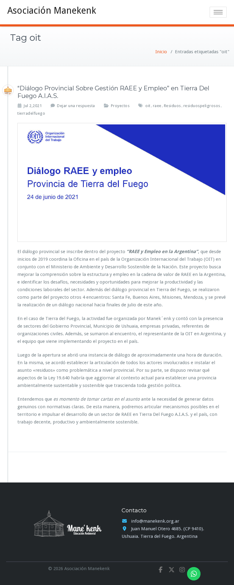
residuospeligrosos (201, 105)
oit (148, 105)
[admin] (8, 90)
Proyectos (120, 105)
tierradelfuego (31, 113)
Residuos (172, 105)
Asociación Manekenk (51, 10)
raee (157, 105)
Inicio (161, 51)
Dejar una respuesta (76, 105)
